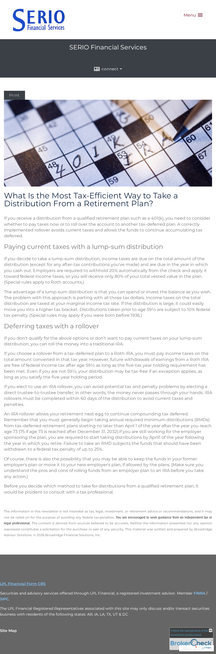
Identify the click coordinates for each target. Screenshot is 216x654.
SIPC (4, 599)
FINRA (199, 593)
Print (14, 95)
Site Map (8, 630)
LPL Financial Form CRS (23, 583)
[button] (193, 15)
